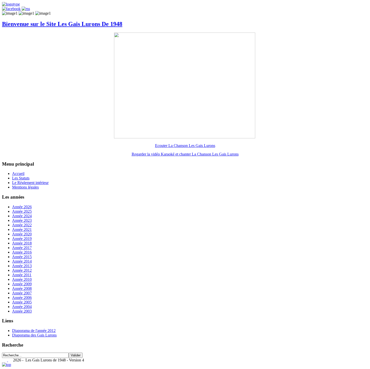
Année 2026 (22, 207)
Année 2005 (22, 302)
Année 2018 (22, 243)
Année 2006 (22, 297)
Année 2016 (22, 252)
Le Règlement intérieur (30, 182)
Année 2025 (22, 211)
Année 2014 (22, 261)
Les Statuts (20, 178)
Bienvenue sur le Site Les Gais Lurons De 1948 (62, 24)
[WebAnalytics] (5, 360)
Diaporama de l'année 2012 (34, 330)
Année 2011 (21, 275)
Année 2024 (22, 216)
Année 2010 (22, 279)
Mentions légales (25, 187)
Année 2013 (22, 266)
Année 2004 (22, 306)
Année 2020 (22, 234)
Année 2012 (22, 270)
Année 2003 (22, 311)
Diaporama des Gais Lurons (34, 335)
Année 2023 (22, 220)
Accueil (18, 173)
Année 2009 (22, 284)
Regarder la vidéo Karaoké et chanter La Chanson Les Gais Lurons (185, 154)
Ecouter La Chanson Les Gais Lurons (185, 145)
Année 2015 (22, 257)
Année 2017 (22, 247)
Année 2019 (22, 238)
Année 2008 (22, 288)
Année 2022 (22, 225)
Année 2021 (22, 229)
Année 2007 (22, 293)
